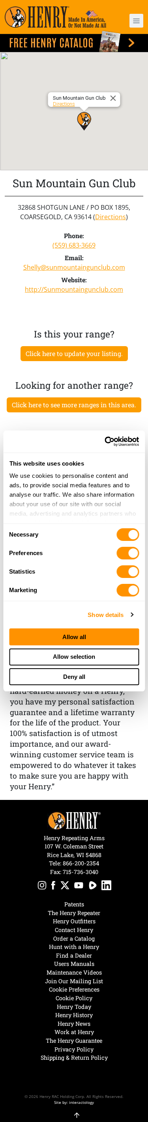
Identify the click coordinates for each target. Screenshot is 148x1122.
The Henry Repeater (74, 913)
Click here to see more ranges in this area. (74, 405)
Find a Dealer (74, 955)
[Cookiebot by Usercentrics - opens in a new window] (105, 441)
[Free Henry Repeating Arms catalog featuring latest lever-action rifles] (74, 41)
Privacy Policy (74, 1049)
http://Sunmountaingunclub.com (74, 289)
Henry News (74, 1023)
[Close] (114, 98)
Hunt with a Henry (74, 947)
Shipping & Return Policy (74, 1057)
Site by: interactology (74, 1102)
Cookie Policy (74, 998)
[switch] (127, 553)
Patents (74, 904)
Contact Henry (74, 930)
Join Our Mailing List (74, 981)
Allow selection (74, 656)
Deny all (74, 676)
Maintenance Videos (74, 972)
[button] (132, 20)
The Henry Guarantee (74, 1040)
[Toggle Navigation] (136, 21)
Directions (63, 104)
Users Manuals (74, 963)
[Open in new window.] (42, 886)
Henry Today (74, 1006)
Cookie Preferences (74, 989)
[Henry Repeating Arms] (55, 17)
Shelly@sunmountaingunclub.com (74, 267)
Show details (106, 614)
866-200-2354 (81, 863)
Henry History (74, 1015)
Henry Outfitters (74, 921)
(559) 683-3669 (74, 245)
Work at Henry (74, 1032)
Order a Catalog (74, 938)
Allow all (74, 637)
